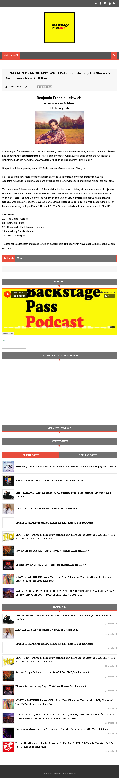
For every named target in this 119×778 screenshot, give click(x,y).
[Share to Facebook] (47, 86)
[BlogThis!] (41, 86)
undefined (112, 624)
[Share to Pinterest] (50, 86)
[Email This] (38, 86)
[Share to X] (44, 86)
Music (20, 258)
